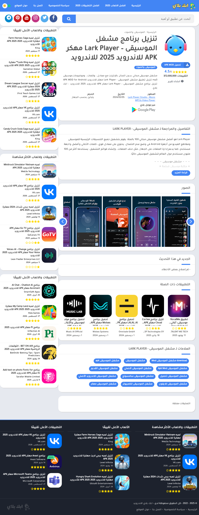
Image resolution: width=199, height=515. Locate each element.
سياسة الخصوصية (59, 6)
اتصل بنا (38, 6)
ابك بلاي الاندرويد (142, 503)
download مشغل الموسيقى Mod (169, 361)
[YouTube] (27, 18)
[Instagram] (35, 18)
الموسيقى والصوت (134, 32)
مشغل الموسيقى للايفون (173, 384)
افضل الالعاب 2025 (115, 6)
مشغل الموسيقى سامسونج (138, 376)
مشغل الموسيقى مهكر (103, 384)
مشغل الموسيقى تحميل (173, 376)
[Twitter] (44, 18)
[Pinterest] (18, 18)
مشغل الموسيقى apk (107, 361)
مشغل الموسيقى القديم (104, 368)
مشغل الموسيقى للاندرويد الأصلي (97, 376)
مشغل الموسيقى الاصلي (137, 368)
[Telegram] (9, 18)
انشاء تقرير (174, 81)
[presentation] (190, 221)
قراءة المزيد (181, 173)
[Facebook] (53, 18)
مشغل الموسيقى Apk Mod (172, 368)
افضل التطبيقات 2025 (87, 6)
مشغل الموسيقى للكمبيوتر (137, 384)
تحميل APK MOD (172, 65)
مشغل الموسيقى (135, 361)
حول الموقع (21, 6)
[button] (69, 19)
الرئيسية (136, 6)
